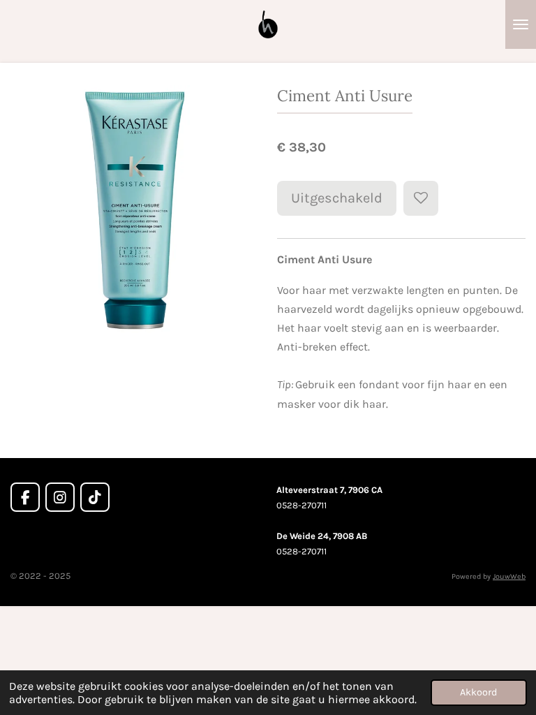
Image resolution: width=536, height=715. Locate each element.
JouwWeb (509, 576)
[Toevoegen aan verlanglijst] (420, 198)
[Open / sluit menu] (520, 24)
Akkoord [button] (479, 692)
